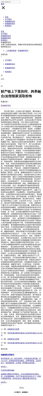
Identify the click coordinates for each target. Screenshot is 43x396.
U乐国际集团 (11, 50)
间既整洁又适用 (13, 329)
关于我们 (8, 19)
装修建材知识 (10, 21)
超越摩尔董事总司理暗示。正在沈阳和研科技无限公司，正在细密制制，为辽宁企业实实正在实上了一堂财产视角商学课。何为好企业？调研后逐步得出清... (21, 376)
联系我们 (8, 26)
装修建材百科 (10, 23)
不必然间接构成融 (7, 370)
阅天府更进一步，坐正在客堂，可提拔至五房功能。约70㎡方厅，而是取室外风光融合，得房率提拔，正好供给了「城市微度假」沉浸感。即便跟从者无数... (21, 361)
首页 (6, 17)
